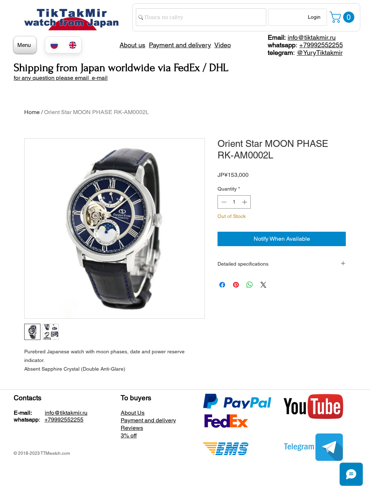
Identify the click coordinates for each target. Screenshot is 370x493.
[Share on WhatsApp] (249, 284)
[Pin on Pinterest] (236, 284)
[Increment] (245, 202)
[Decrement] (223, 202)
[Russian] (54, 45)
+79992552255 (321, 45)
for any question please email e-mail (61, 77)
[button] (343, 17)
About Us (133, 412)
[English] (72, 45)
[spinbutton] (234, 202)
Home (32, 112)
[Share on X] (263, 284)
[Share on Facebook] (222, 284)
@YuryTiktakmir (320, 52)
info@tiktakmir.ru (312, 37)
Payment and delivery (148, 420)
